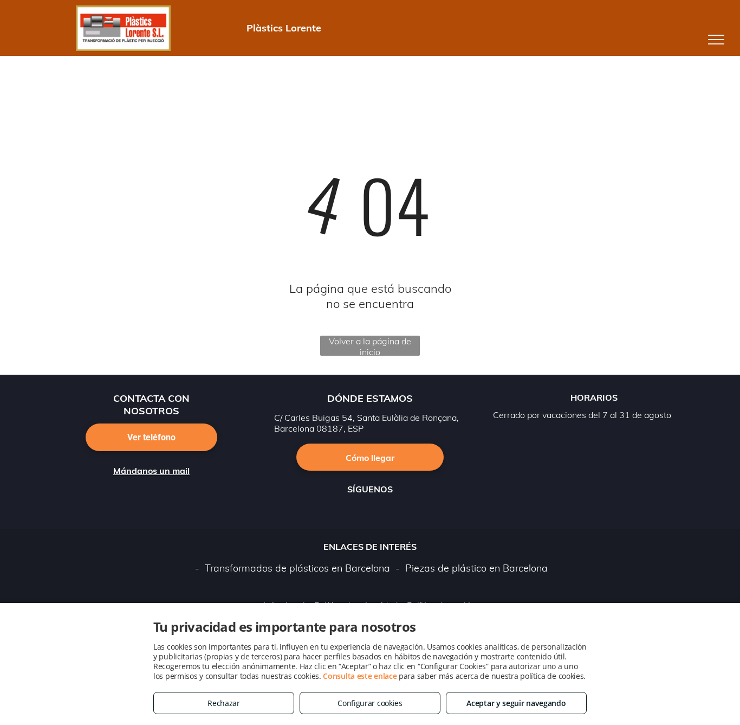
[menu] (716, 39)
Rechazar (223, 703)
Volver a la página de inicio (370, 346)
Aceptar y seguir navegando (516, 703)
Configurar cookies (370, 703)
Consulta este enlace (360, 676)
